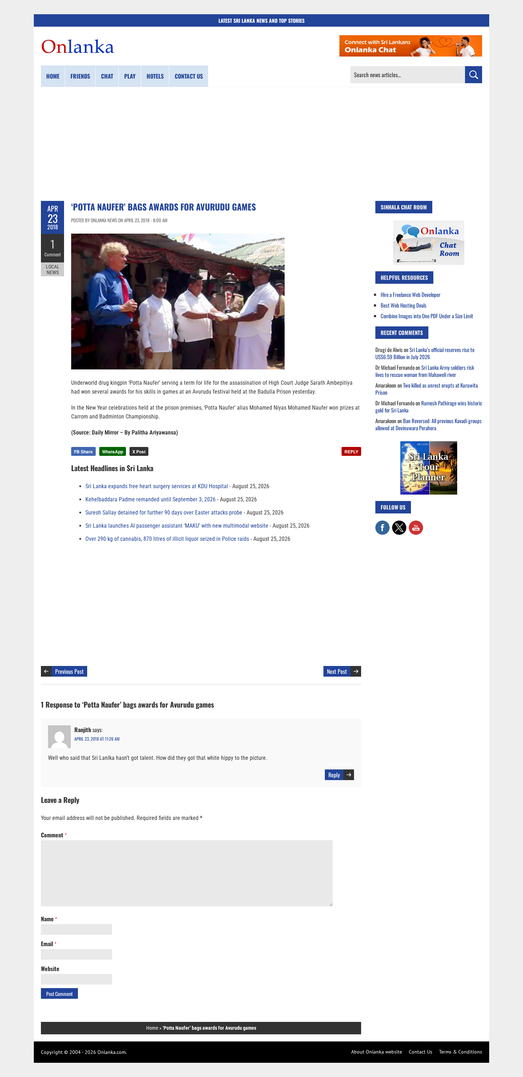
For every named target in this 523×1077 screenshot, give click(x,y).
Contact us (189, 76)
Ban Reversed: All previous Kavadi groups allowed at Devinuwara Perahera (428, 424)
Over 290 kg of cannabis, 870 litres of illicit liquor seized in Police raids (167, 538)
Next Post (337, 671)
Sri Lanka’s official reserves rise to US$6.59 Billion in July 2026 (424, 353)
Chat (107, 76)
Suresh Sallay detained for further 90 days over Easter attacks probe (163, 512)
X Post (139, 451)
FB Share (83, 451)
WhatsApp (112, 451)
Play (130, 76)
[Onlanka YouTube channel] (416, 524)
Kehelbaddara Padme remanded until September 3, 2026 (150, 499)
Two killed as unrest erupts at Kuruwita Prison (426, 388)
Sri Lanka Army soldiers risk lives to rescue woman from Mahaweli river (424, 370)
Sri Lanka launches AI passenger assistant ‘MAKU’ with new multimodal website (176, 525)
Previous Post (69, 671)
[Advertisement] (261, 144)
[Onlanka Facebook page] (382, 524)
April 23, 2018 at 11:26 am (97, 739)
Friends (80, 76)
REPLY (351, 451)
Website (50, 968)
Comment (52, 254)
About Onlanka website (376, 1052)
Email (48, 943)
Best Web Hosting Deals (404, 305)
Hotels (155, 76)
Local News (52, 269)
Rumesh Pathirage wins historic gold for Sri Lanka (428, 406)
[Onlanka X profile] (399, 524)
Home (52, 76)
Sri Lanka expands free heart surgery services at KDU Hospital (156, 486)
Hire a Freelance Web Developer (410, 294)
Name (49, 919)
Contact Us (420, 1052)
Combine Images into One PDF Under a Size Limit (427, 316)
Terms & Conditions (460, 1052)
